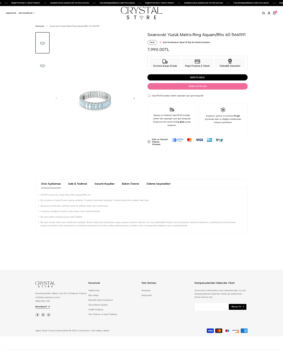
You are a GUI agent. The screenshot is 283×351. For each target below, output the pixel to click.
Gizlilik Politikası (95, 309)
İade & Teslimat (77, 183)
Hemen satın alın (198, 86)
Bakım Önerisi (130, 183)
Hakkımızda (93, 290)
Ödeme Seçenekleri (158, 183)
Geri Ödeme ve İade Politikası (102, 314)
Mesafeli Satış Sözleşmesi (100, 300)
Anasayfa (39, 26)
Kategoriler (147, 295)
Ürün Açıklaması (51, 183)
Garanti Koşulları (104, 183)
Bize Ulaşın (93, 295)
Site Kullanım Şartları (98, 305)
